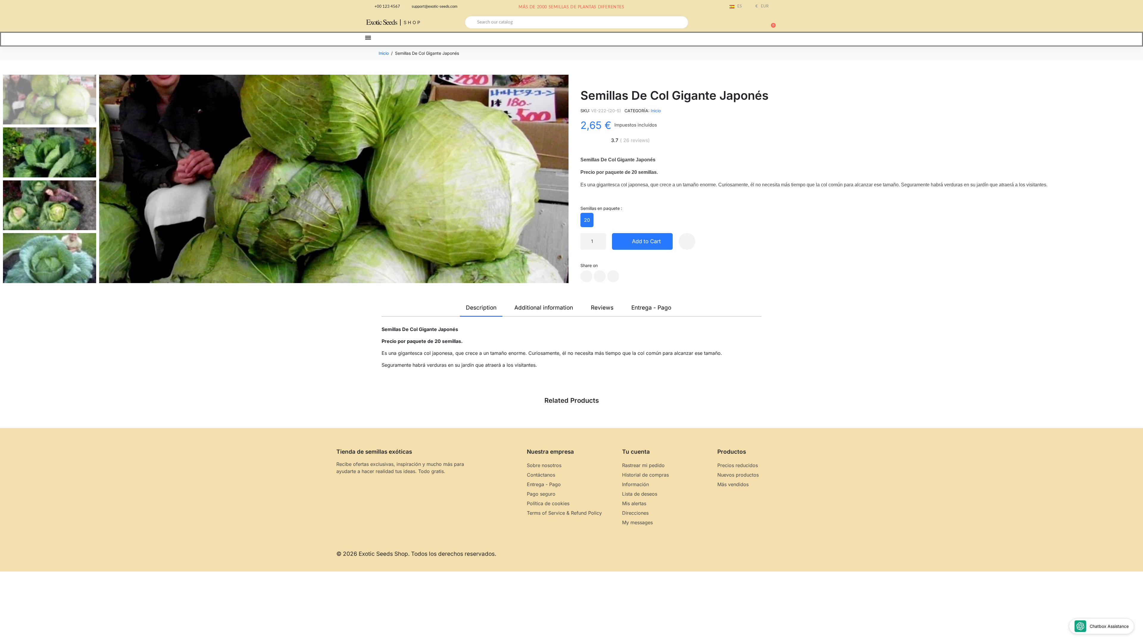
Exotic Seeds (381, 22)
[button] (770, 22)
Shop (413, 22)
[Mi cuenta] (750, 23)
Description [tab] (481, 307)
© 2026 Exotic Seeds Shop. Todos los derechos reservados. (416, 553)
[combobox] (576, 22)
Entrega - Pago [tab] (651, 307)
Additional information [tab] (543, 307)
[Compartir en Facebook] (586, 276)
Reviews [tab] (602, 307)
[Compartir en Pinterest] (613, 276)
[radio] (587, 220)
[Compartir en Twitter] (600, 276)
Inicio (656, 110)
